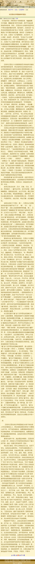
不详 (17, 18)
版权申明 (28, 560)
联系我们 (17, 560)
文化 (16, 9)
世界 (29, 142)
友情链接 (23, 560)
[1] (16, 555)
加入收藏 (12, 560)
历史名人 (20, 7)
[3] (20, 555)
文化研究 (21, 9)
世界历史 (15, 7)
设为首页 (7, 560)
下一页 (23, 555)
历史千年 (10, 9)
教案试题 (26, 7)
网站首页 (3, 7)
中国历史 (9, 7)
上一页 (13, 555)
